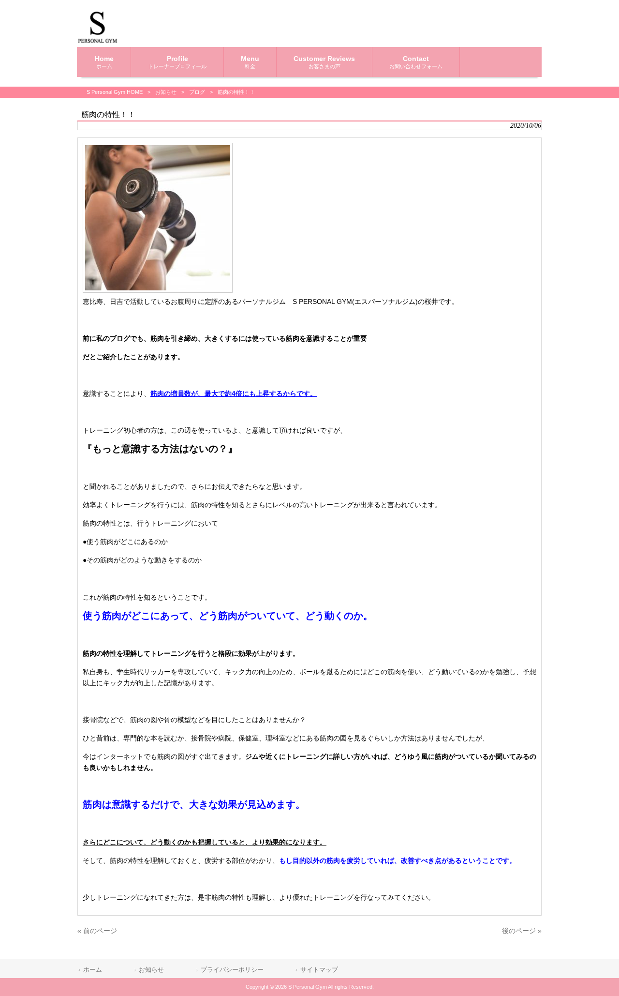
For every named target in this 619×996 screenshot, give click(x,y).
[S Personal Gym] (97, 41)
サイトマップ (319, 969)
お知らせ (166, 92)
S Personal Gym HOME (115, 92)
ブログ (197, 92)
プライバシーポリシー (232, 969)
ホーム (92, 969)
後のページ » (522, 931)
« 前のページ (97, 931)
